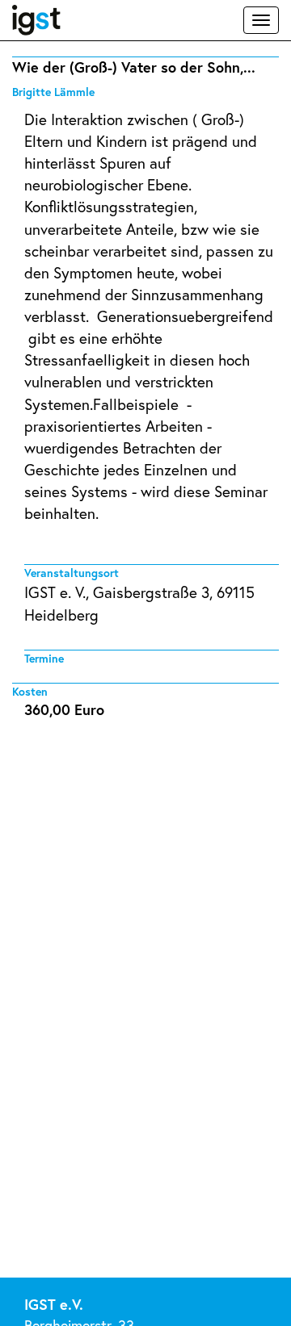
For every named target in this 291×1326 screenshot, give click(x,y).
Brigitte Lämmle (53, 91)
